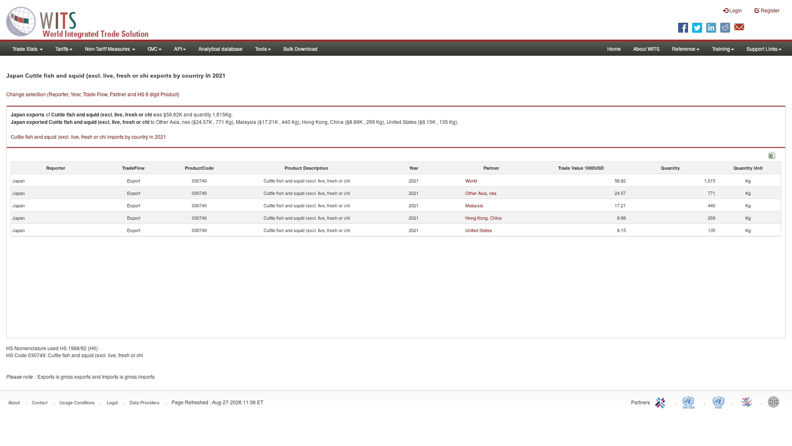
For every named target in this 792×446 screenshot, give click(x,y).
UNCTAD (690, 401)
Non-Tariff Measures (108, 48)
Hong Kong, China (483, 217)
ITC (661, 401)
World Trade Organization (747, 401)
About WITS (646, 48)
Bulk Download (300, 48)
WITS (82, 20)
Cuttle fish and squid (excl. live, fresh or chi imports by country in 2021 (88, 136)
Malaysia (474, 205)
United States (478, 230)
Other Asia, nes (481, 193)
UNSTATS (718, 401)
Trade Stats (25, 48)
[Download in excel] (771, 154)
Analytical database (220, 48)
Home (614, 48)
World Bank (775, 401)
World (471, 180)
